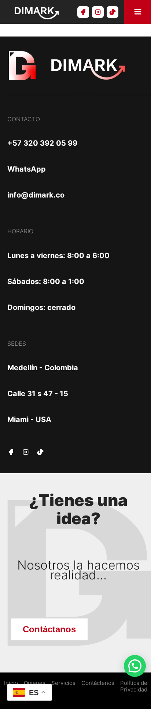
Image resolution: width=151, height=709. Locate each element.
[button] (135, 666)
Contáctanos (49, 629)
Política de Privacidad (133, 686)
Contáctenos (97, 683)
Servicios (63, 683)
